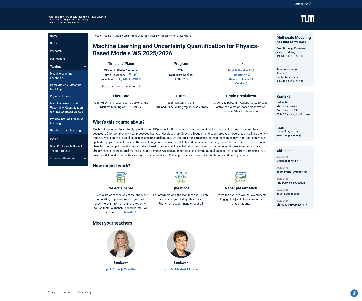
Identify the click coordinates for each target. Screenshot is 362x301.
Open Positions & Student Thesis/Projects (66, 148)
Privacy (51, 292)
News (53, 43)
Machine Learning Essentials (61, 76)
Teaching (55, 66)
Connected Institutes (63, 158)
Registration (239, 74)
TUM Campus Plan (288, 135)
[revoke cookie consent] (354, 293)
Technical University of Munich (64, 22)
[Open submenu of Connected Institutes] (85, 158)
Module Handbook (239, 70)
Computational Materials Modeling (65, 87)
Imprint (66, 292)
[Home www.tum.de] (307, 18)
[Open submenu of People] (85, 138)
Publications (58, 58)
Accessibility (84, 292)
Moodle (239, 83)
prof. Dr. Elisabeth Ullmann (181, 269)
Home (54, 36)
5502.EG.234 (130, 79)
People (54, 138)
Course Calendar (239, 79)
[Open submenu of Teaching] (85, 66)
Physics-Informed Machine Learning (66, 121)
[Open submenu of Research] (85, 51)
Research (56, 51)
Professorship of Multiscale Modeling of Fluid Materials (77, 16)
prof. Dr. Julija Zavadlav (121, 269)
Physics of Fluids (60, 96)
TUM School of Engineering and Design (68, 19)
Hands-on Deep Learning (65, 130)
